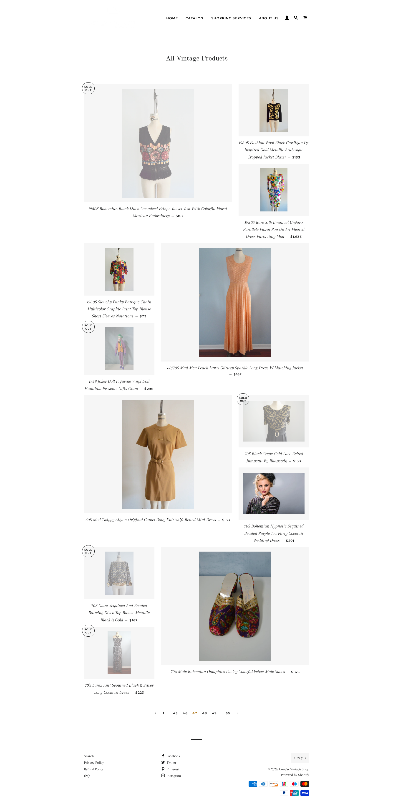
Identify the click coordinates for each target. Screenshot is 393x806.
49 (214, 713)
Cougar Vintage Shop (294, 769)
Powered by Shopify (295, 775)
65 (228, 713)
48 (204, 713)
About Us (269, 18)
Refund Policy (94, 769)
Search (89, 756)
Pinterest (172, 769)
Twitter (171, 763)
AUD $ (298, 758)
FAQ (87, 776)
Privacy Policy (94, 763)
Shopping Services (231, 18)
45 (175, 713)
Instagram (173, 776)
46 (185, 713)
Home (172, 18)
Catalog (195, 18)
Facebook (173, 756)
